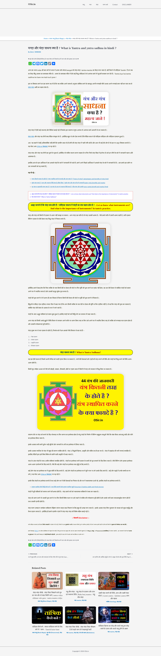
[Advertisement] (80, 22)
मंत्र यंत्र (31, 137)
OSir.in (31, 4)
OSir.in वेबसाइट (42, 146)
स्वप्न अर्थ (105, 4)
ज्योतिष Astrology (111, 601)
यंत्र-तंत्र (54, 601)
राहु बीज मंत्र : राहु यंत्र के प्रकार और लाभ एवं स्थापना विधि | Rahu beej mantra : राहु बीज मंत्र (80, 594)
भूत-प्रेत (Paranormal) (53, 632)
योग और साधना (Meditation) (86, 632)
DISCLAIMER (126, 4)
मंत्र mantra (77, 600)
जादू (84, 4)
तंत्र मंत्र (31, 87)
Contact (115, 4)
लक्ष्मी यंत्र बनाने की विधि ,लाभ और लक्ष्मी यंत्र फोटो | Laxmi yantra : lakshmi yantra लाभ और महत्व (113, 596)
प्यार (90, 4)
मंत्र (97, 4)
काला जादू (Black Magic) (44, 601)
